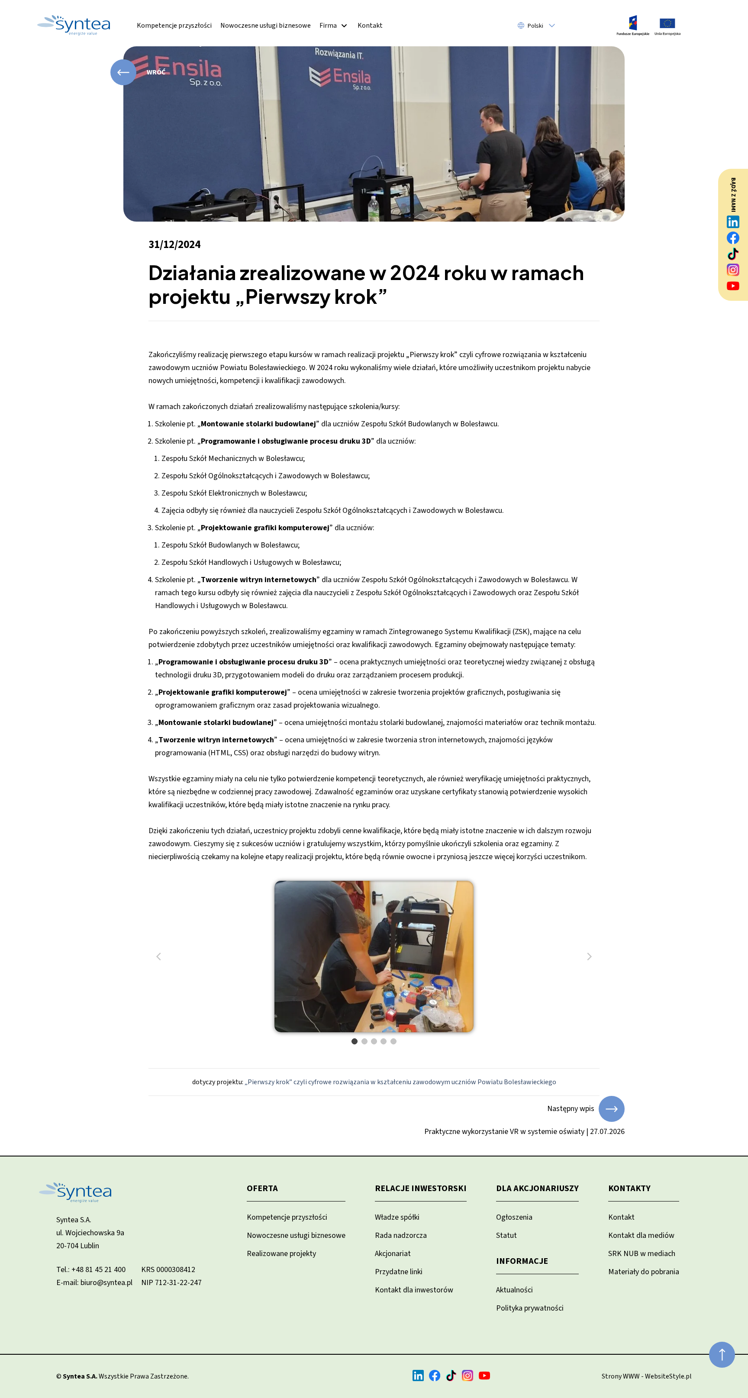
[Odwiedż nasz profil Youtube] (733, 286)
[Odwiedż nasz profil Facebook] (733, 238)
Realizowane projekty (281, 1253)
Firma (328, 25)
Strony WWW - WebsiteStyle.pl (647, 1376)
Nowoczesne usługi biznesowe (265, 25)
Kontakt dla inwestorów (414, 1290)
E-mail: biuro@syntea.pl (94, 1282)
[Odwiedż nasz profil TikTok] (733, 254)
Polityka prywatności (530, 1308)
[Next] (589, 956)
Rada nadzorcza (401, 1235)
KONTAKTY (629, 1188)
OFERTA (262, 1188)
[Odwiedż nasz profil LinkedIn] (733, 222)
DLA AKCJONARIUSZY (537, 1188)
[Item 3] (374, 1041)
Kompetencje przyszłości (174, 25)
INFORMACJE (522, 1261)
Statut (506, 1235)
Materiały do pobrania (643, 1271)
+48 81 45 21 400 (98, 1269)
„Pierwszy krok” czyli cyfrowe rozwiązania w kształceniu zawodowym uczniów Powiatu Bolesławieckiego (400, 1082)
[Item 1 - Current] (354, 1041)
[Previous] (158, 956)
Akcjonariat (393, 1253)
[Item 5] (393, 1041)
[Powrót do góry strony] (722, 1355)
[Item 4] (383, 1041)
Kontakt (370, 25)
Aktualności (514, 1290)
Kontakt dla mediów (641, 1235)
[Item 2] (364, 1041)
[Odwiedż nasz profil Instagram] (733, 270)
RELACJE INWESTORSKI (421, 1188)
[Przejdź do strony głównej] (73, 25)
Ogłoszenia (514, 1217)
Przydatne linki (398, 1271)
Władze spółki (397, 1217)
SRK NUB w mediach (641, 1253)
